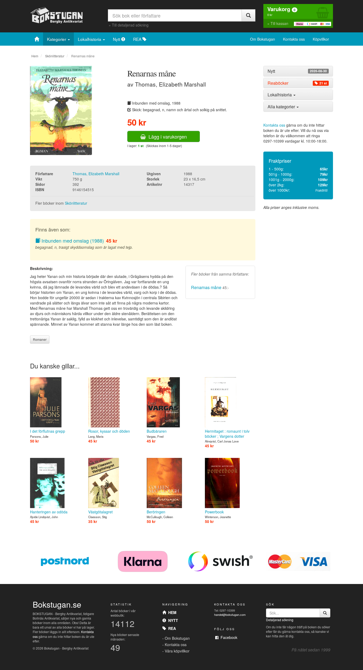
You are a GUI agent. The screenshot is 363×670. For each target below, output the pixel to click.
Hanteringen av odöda (48, 511)
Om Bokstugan (262, 39)
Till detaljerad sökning (130, 25)
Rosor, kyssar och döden (109, 431)
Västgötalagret (100, 511)
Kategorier (57, 39)
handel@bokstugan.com (230, 614)
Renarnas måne (206, 287)
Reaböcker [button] (297, 83)
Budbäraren (157, 431)
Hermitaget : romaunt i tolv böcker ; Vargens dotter (227, 433)
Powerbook (214, 511)
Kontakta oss (294, 39)
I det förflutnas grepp (47, 431)
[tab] (298, 71)
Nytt (117, 39)
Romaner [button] (40, 339)
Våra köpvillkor (177, 651)
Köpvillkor (321, 39)
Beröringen (156, 511)
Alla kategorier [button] (282, 107)
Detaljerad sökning (279, 619)
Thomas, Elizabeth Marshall (96, 173)
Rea (171, 628)
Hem (34, 56)
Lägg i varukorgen (166, 136)
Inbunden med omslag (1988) (72, 240)
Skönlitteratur (54, 56)
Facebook (227, 637)
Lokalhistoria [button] (280, 95)
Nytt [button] (297, 71)
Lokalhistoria (90, 39)
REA (137, 39)
